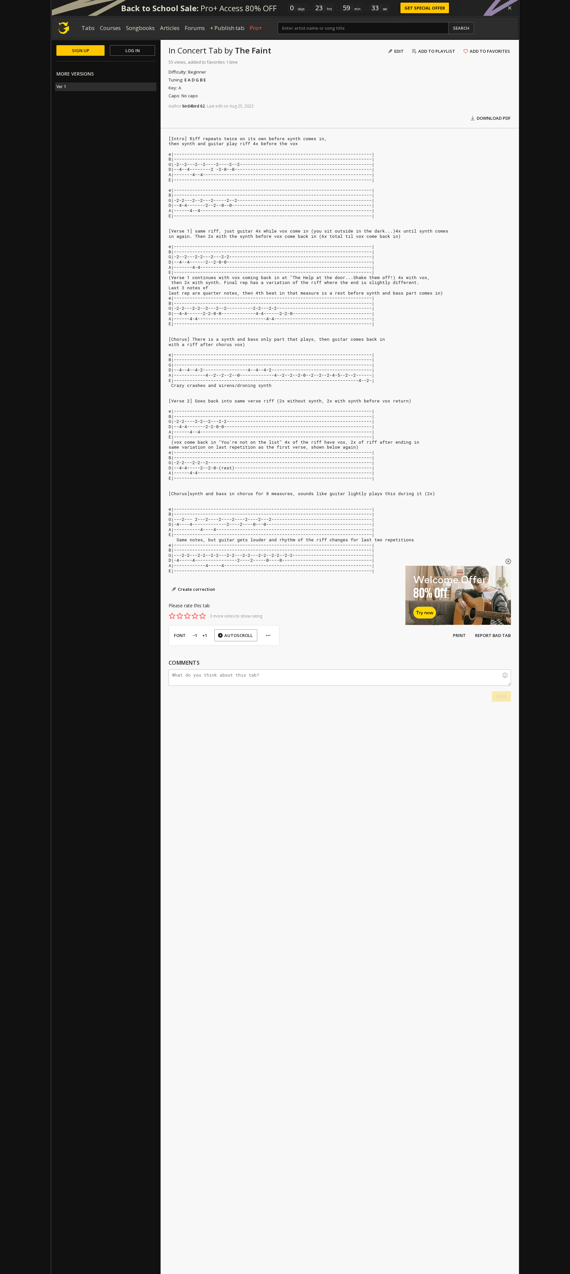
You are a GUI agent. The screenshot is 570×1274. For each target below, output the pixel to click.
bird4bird (190, 106)
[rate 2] (180, 616)
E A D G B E (195, 80)
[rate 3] (187, 616)
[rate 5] (202, 616)
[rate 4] (195, 616)
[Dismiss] (509, 8)
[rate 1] (172, 616)
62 (202, 106)
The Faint (253, 50)
